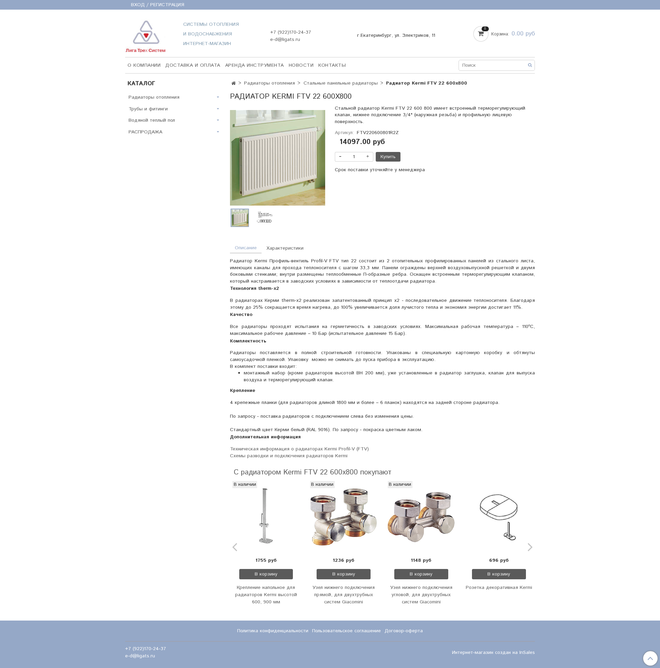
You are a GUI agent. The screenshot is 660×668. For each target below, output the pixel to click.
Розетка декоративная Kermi (499, 587)
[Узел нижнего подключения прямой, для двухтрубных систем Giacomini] (344, 517)
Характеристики (285, 248)
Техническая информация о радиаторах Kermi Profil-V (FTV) (299, 449)
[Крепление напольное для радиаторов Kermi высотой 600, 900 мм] (266, 517)
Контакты (332, 65)
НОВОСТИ (301, 65)
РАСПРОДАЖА (145, 132)
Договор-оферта (404, 630)
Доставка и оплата (192, 65)
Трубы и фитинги (148, 109)
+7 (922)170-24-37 (290, 32)
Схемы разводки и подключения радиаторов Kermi (289, 455)
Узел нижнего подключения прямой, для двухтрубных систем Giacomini (343, 594)
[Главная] (233, 83)
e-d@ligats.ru (285, 39)
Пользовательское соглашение (346, 630)
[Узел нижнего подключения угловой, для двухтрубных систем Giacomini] (421, 517)
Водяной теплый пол (152, 120)
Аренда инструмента (254, 65)
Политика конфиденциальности (272, 630)
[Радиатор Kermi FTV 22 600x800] (277, 157)
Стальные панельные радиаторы (341, 83)
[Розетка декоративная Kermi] (499, 517)
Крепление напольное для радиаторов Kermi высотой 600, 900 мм (266, 594)
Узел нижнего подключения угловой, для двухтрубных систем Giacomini (421, 594)
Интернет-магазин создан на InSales (493, 652)
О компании (144, 65)
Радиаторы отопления (269, 83)
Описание (246, 247)
